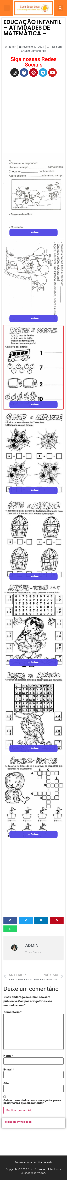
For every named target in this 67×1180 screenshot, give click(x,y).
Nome (8, 1055)
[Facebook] (24, 72)
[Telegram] (43, 72)
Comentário (12, 1012)
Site (6, 1083)
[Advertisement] (33, 113)
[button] (7, 8)
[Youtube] (52, 72)
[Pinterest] (33, 72)
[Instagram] (14, 72)
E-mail (9, 1069)
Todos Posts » (33, 952)
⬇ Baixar (33, 232)
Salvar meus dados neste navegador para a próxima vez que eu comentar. (32, 1101)
